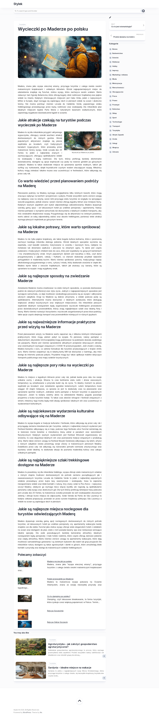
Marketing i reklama (120, 75)
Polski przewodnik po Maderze (60, 579)
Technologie (117, 122)
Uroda (114, 139)
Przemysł (115, 105)
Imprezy (115, 70)
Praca (114, 96)
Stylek (18, 4)
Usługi (114, 143)
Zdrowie (115, 152)
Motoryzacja (117, 83)
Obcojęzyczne (117, 92)
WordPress (27, 712)
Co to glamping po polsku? (58, 596)
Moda (114, 79)
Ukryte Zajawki (118, 135)
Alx (41, 712)
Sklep (114, 113)
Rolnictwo (116, 109)
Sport (114, 118)
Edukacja (115, 62)
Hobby (114, 66)
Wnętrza (115, 148)
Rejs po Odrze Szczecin (57, 622)
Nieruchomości (118, 88)
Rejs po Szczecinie (55, 611)
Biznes (114, 49)
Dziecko (115, 58)
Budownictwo (117, 53)
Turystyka (22, 24)
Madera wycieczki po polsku (59, 561)
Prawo (114, 100)
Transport (116, 126)
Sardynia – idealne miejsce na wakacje (69, 667)
